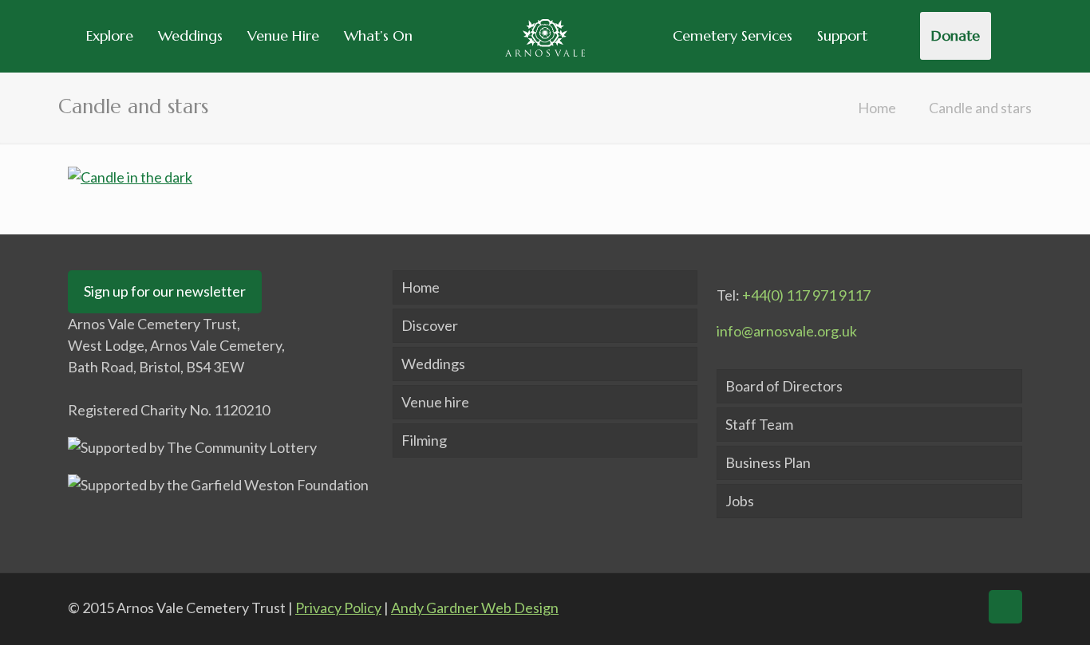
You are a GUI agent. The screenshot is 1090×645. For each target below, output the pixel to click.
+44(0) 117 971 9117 (806, 295)
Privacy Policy (338, 607)
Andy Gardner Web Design (475, 607)
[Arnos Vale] (544, 36)
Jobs (739, 500)
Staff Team (759, 424)
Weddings (433, 363)
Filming (424, 440)
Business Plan (768, 462)
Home (877, 107)
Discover (429, 325)
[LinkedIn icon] (929, 606)
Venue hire (435, 402)
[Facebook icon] (867, 606)
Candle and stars (980, 107)
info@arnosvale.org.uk (787, 331)
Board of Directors (784, 386)
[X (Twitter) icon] (898, 606)
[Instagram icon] (960, 606)
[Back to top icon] (1005, 606)
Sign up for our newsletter (165, 291)
